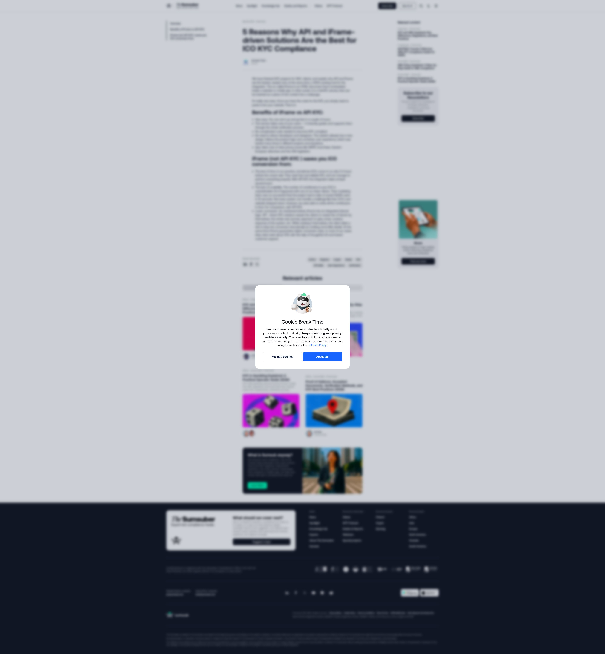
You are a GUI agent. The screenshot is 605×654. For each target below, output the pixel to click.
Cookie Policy (318, 345)
